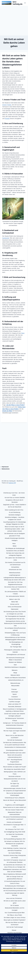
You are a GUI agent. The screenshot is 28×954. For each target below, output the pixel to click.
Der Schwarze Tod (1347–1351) (15, 829)
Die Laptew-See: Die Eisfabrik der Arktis (15, 559)
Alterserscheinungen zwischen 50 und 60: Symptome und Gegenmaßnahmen (14, 789)
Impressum (5, 466)
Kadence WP (12, 483)
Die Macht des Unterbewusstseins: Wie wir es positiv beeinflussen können (14, 743)
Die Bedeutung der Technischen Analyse (14, 719)
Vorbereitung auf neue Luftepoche (15, 797)
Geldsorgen (14, 692)
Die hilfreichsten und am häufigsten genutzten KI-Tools (14, 534)
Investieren (14, 696)
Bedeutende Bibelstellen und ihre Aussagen (14, 909)
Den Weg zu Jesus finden (14, 915)
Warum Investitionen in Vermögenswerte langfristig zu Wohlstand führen (14, 710)
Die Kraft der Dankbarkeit (14, 740)
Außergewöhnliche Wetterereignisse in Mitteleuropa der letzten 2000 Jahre (15, 579)
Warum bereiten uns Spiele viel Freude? (14, 766)
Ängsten (7, 118)
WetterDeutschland (14, 572)
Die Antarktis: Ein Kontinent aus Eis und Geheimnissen (15, 563)
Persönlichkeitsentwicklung (14, 728)
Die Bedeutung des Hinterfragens (14, 886)
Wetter (15, 546)
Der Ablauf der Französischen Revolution (14, 835)
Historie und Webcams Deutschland (15, 677)
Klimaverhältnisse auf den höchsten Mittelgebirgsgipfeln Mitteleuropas (15, 638)
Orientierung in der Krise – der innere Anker (14, 494)
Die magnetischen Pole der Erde (15, 618)
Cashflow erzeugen (14, 701)
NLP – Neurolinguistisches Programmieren (14, 761)
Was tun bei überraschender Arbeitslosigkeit (14, 794)
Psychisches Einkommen (15, 764)
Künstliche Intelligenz (15, 515)
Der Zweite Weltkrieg (15, 853)
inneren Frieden (6, 105)
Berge (15, 672)
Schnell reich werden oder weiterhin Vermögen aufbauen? (14, 715)
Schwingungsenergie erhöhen (14, 750)
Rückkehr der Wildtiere (15, 662)
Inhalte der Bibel (7, 411)
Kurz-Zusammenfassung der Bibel (14, 912)
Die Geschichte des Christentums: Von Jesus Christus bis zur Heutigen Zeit (15, 866)
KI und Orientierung (14, 512)
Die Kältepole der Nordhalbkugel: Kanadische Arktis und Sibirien (15, 549)
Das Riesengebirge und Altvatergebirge (16, 643)
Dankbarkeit (5, 238)
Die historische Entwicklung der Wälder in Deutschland (15, 659)
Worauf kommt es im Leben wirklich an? (14, 807)
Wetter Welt (14, 601)
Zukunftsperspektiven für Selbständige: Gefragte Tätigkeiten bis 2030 (14, 523)
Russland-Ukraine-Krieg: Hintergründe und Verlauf (15, 856)
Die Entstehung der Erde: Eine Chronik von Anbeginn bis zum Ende (15, 613)
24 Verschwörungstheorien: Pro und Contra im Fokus (14, 882)
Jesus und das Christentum (14, 898)
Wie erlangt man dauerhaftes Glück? (14, 769)
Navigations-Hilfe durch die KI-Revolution (15, 501)
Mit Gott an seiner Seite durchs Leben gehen (15, 902)
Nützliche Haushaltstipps (14, 932)
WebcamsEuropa (15, 683)
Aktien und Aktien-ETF (14, 704)
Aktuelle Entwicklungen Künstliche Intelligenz (14, 539)
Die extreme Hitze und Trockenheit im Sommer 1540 (15, 588)
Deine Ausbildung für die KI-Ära (14, 510)
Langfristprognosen (14, 575)
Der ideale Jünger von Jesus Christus (14, 917)
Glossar (14, 930)
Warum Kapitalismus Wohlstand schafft (14, 874)
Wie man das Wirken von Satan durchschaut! (15, 923)
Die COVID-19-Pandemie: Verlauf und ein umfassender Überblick (14, 861)
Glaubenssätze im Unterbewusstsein (15, 747)
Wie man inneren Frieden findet (15, 810)
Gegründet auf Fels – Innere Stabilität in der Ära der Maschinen (14, 506)
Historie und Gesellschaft (14, 822)
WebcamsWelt (15, 685)
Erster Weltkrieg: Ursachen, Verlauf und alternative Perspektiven (14, 849)
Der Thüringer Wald (15, 647)
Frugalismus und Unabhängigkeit (14, 805)
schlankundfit (15, 786)
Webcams (14, 670)
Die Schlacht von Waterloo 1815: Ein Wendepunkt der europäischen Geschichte (14, 844)
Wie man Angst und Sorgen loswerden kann (15, 732)
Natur (22, 333)
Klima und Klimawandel (14, 606)
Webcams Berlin (15, 675)
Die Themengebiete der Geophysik (15, 616)
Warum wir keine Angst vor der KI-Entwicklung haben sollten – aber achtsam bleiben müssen (14, 529)
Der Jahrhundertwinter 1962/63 (15, 596)
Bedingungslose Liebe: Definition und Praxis (14, 773)
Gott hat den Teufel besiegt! (14, 927)
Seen (15, 664)
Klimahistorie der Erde (15, 569)
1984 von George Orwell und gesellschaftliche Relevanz (14, 878)
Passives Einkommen (15, 699)
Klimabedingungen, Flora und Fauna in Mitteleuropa (15, 634)
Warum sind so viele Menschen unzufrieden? (15, 736)
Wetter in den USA (14, 599)
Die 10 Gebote (14, 905)
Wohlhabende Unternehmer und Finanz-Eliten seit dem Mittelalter (14, 870)
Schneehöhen (15, 567)
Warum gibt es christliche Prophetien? (14, 920)
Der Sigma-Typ (14, 783)
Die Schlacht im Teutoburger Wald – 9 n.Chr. (14, 826)
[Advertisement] (14, 21)
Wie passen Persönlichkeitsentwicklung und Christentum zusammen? (14, 818)
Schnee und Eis (14, 604)
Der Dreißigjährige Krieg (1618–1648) (14, 832)
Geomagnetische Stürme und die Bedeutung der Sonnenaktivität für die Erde (15, 623)
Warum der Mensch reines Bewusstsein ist (14, 801)
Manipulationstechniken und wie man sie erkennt (14, 780)
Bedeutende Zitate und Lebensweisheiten (14, 813)
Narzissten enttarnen (15, 776)
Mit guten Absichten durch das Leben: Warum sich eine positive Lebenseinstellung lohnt (15, 755)
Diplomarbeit (14, 609)
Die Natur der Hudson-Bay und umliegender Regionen (15, 554)
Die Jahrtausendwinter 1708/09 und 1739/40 (15, 593)
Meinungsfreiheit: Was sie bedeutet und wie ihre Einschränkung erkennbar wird (14, 889)
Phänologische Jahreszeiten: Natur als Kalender (15, 651)
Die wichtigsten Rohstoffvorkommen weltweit (15, 629)
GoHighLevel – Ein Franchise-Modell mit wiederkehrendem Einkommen (14, 724)
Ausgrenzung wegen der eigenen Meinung (14, 894)
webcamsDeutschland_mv (15, 680)
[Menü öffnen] (25, 3)
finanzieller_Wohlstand (14, 706)
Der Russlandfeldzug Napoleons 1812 (14, 839)
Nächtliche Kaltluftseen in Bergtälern (15, 667)
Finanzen (14, 689)
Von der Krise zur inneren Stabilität (15, 497)
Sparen (15, 694)
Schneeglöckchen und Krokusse (16, 654)
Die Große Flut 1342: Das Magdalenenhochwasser (15, 583)
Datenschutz (6, 469)
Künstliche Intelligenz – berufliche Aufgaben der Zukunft (14, 518)
